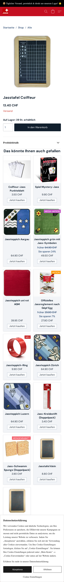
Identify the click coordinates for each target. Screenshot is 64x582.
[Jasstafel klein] (47, 448)
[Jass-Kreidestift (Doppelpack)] (47, 396)
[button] (5, 11)
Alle (29, 27)
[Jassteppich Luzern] (17, 396)
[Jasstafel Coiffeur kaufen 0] (32, 61)
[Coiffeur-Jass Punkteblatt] (17, 169)
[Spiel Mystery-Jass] (47, 169)
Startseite (8, 27)
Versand (8, 111)
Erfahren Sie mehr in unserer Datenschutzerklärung (25, 561)
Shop (21, 27)
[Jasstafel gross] (17, 501)
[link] (32, 576)
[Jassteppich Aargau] (17, 221)
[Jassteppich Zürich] (47, 347)
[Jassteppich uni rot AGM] (17, 283)
